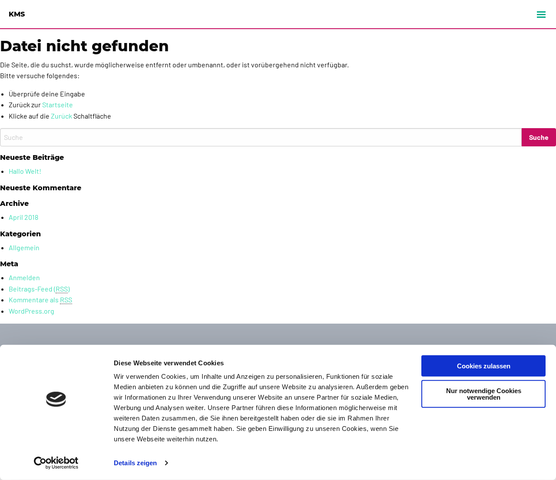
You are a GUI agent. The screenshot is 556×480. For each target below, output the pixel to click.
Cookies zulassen (483, 366)
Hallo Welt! (25, 171)
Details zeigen (135, 463)
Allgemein (24, 247)
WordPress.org (31, 311)
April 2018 (23, 217)
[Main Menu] (541, 14)
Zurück (61, 116)
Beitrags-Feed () (39, 289)
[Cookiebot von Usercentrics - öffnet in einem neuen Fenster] (56, 463)
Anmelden (24, 277)
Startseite (57, 104)
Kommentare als (40, 299)
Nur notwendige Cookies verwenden (483, 394)
